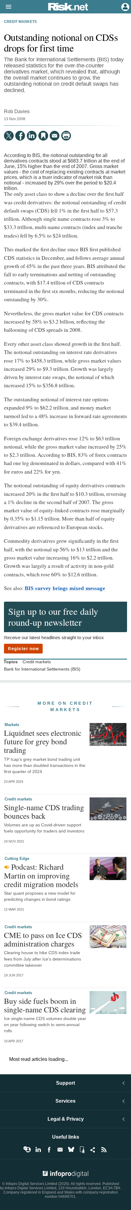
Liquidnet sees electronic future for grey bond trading (42, 741)
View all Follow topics (27, 1149)
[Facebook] (20, 136)
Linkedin (38, 1149)
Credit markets (20, 22)
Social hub (93, 1149)
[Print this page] (66, 136)
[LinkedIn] (32, 136)
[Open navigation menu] (6, 7)
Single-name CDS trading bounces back (44, 811)
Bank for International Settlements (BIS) (42, 669)
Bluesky (71, 1149)
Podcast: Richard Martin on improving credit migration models (41, 875)
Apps (82, 1149)
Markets (12, 724)
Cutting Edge (17, 858)
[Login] (124, 6)
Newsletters (60, 1149)
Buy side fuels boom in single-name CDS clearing (45, 1005)
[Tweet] (9, 136)
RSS (104, 1149)
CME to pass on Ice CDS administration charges (43, 939)
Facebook (49, 1149)
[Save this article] (43, 136)
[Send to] (54, 136)
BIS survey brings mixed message (65, 588)
